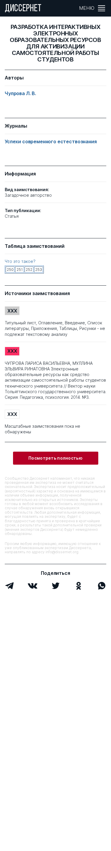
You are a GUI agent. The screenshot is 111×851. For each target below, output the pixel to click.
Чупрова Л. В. (20, 93)
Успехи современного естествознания (51, 141)
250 (10, 269)
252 (29, 269)
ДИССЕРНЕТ (23, 9)
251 (20, 269)
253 (38, 269)
